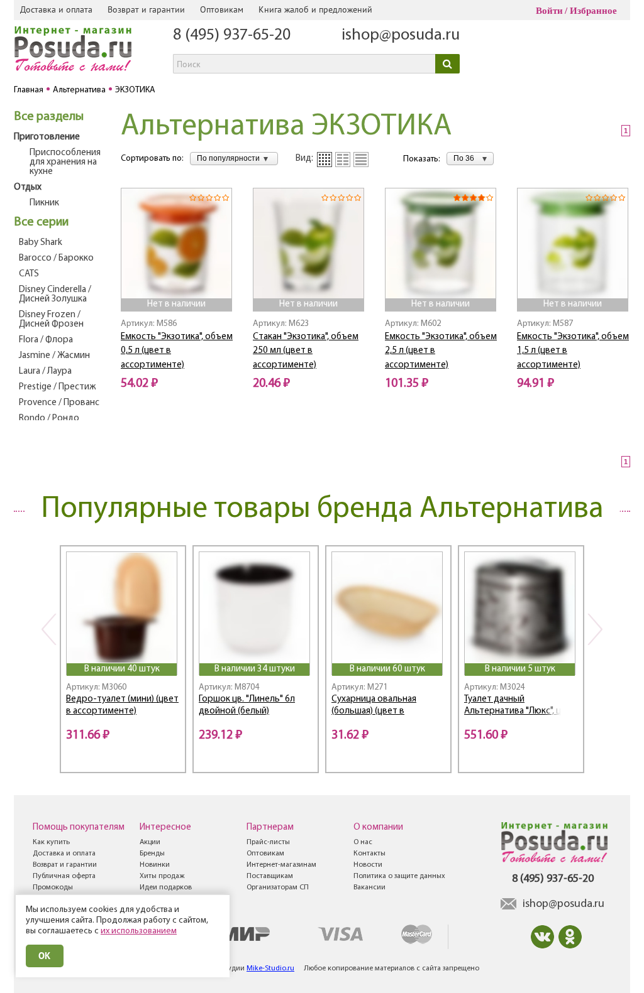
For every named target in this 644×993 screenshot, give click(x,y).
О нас (362, 842)
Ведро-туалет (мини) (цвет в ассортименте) (122, 705)
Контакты (369, 853)
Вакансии (369, 887)
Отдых (28, 187)
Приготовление (47, 137)
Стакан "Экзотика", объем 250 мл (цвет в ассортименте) (305, 351)
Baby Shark (40, 242)
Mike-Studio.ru (270, 968)
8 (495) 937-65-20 (232, 35)
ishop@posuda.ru (400, 35)
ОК (44, 956)
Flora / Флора (46, 340)
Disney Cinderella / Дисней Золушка (55, 294)
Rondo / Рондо (49, 418)
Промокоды (53, 887)
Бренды (152, 853)
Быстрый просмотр (177, 281)
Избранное (593, 11)
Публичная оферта (64, 876)
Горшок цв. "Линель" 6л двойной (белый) (247, 705)
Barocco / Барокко (56, 258)
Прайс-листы (268, 842)
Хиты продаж (162, 876)
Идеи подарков (166, 887)
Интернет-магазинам (281, 865)
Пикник (44, 203)
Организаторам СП (278, 887)
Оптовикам (221, 9)
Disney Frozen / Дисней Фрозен (51, 319)
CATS (29, 274)
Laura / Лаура (45, 371)
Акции (150, 842)
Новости (367, 865)
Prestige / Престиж (57, 387)
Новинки (155, 865)
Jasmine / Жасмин (54, 356)
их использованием (139, 931)
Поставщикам (270, 876)
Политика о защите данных (399, 876)
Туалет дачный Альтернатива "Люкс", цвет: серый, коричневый (521, 707)
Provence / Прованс (59, 403)
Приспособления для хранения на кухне (65, 162)
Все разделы (49, 117)
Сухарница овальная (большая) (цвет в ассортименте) (373, 707)
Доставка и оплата (56, 9)
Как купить (51, 842)
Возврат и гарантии (146, 9)
